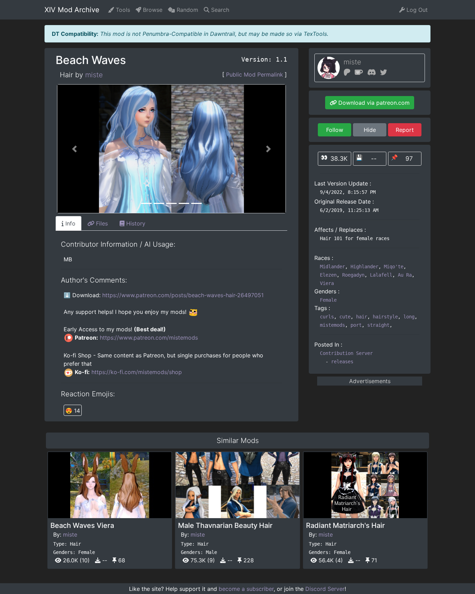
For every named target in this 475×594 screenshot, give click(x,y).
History (134, 223)
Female (328, 300)
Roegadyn (353, 275)
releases (342, 361)
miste (94, 75)
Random (186, 9)
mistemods (332, 325)
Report (405, 129)
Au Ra (405, 275)
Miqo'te (393, 266)
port (356, 325)
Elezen (328, 275)
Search (219, 9)
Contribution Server (346, 353)
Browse (151, 9)
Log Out (416, 9)
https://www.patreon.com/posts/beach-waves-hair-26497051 (183, 295)
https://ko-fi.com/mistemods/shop (136, 372)
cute (345, 316)
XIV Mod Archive (72, 10)
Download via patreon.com (373, 102)
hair (361, 316)
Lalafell (381, 275)
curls (327, 316)
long (408, 316)
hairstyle (385, 316)
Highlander (364, 266)
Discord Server (325, 588)
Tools (122, 9)
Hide (370, 129)
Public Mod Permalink (254, 74)
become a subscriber (246, 588)
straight (378, 325)
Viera (327, 283)
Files (101, 223)
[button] (74, 149)
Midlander (332, 266)
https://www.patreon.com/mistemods (149, 337)
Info (69, 223)
